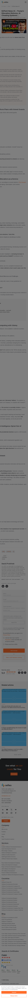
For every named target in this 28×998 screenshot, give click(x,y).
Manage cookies (14, 995)
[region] (14, 991)
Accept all (14, 992)
